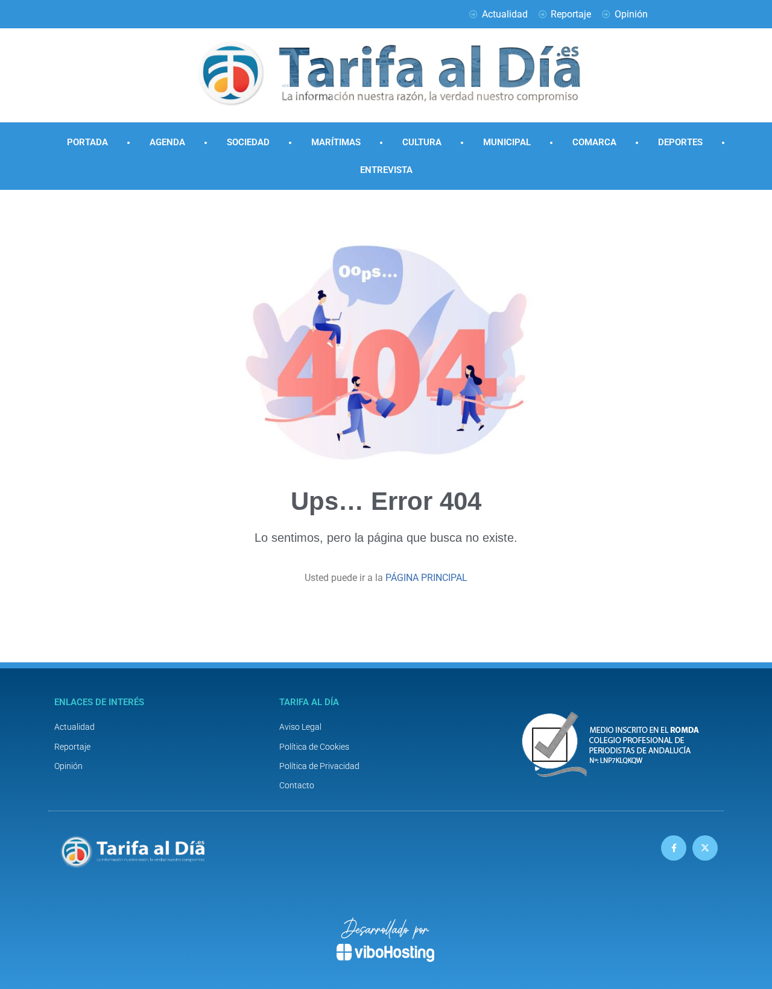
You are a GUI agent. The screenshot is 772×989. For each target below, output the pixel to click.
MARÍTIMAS (336, 142)
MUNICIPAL (507, 142)
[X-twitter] (705, 848)
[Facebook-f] (673, 848)
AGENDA (167, 142)
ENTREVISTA (386, 170)
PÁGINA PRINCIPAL (426, 577)
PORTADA (87, 142)
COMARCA (594, 142)
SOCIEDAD (248, 142)
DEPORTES (680, 142)
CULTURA (421, 142)
